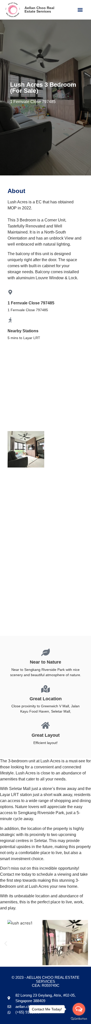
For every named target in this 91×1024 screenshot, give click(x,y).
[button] (80, 10)
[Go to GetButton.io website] (79, 1018)
